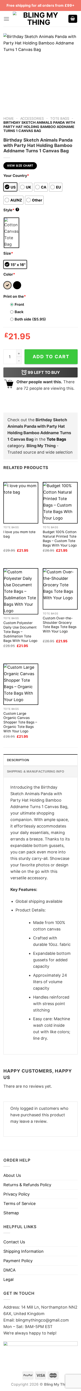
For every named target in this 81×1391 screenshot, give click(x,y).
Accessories (32, 118)
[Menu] (6, 19)
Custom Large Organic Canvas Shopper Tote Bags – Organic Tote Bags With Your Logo (20, 722)
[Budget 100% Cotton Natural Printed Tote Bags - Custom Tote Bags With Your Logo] (60, 502)
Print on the (14, 296)
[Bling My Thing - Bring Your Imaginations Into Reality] (39, 19)
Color (9, 274)
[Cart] (72, 19)
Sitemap (11, 1213)
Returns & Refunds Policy (27, 1184)
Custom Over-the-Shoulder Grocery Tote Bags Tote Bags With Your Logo (59, 625)
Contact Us (14, 1242)
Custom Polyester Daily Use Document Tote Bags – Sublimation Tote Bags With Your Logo (20, 632)
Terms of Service (19, 1203)
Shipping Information (23, 1251)
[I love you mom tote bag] (21, 502)
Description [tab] (18, 760)
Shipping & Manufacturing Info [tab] (35, 771)
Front (19, 304)
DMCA (9, 1270)
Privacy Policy (16, 1194)
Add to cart (51, 356)
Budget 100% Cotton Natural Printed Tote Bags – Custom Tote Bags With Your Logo (60, 538)
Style (10, 210)
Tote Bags (59, 118)
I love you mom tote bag (19, 534)
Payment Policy (18, 1260)
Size (8, 253)
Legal (8, 1279)
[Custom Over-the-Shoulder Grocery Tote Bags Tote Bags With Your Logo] (60, 589)
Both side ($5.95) (30, 319)
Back (19, 312)
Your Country (16, 175)
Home (8, 118)
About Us (12, 1175)
